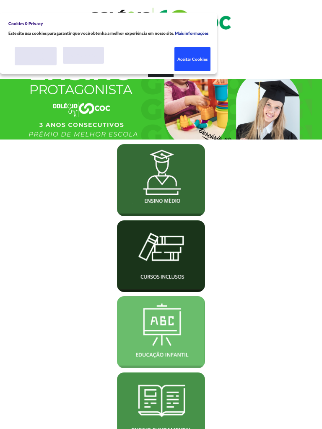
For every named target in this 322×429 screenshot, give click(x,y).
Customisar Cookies (36, 56)
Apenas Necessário (83, 55)
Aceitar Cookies (192, 59)
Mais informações (191, 33)
